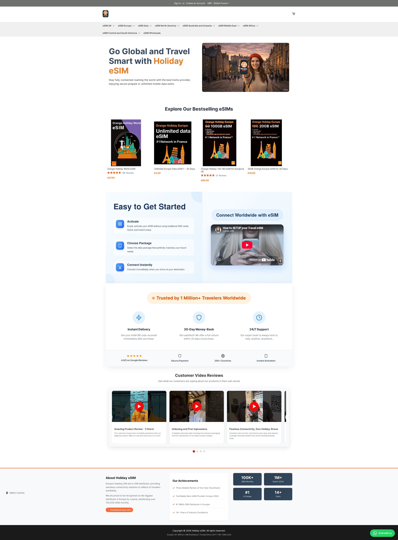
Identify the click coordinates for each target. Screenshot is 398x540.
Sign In (177, 3)
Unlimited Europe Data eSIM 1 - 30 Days (174, 168)
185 (128, 173)
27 (221, 175)
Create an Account (195, 3)
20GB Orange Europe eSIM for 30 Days (268, 168)
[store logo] (106, 14)
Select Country (17, 492)
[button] (218, 3)
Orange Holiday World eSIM (121, 168)
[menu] (199, 29)
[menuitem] (108, 25)
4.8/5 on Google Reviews (134, 360)
